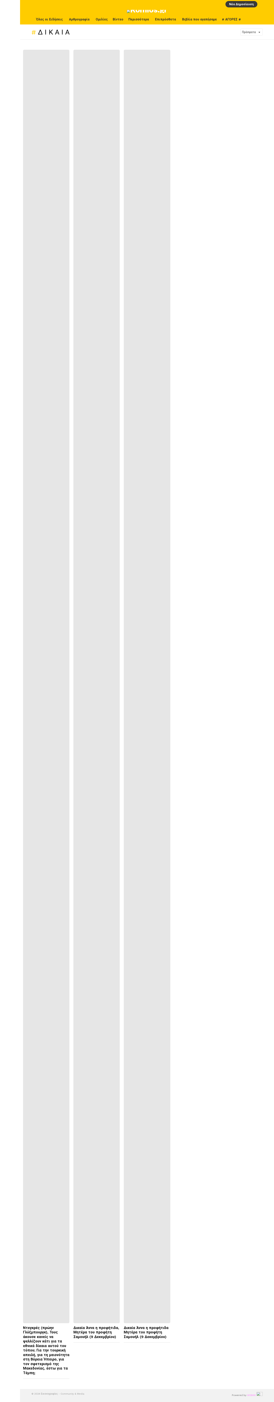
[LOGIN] (261, 4)
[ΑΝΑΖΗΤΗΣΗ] (268, 4)
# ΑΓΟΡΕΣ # (231, 19)
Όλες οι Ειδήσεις (49, 19)
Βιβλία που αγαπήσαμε (199, 19)
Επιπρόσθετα (165, 19)
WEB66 (251, 1395)
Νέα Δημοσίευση (241, 4)
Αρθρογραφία (79, 19)
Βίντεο (118, 19)
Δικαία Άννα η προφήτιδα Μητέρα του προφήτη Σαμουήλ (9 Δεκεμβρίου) (146, 1332)
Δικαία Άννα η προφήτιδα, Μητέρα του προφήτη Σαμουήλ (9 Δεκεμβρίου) (96, 1332)
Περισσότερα (138, 19)
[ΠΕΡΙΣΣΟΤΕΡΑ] (66, 1381)
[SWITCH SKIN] (259, 19)
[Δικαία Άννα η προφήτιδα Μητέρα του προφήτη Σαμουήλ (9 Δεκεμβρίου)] (147, 686)
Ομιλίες (102, 19)
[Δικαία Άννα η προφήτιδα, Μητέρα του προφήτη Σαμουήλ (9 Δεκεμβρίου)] (96, 686)
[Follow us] (268, 19)
